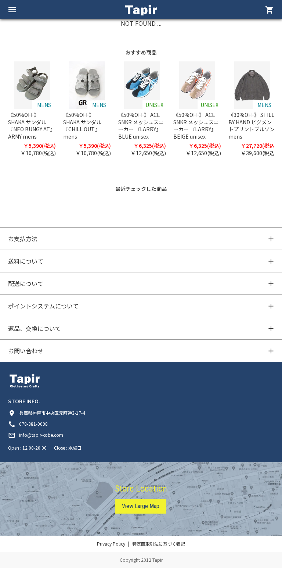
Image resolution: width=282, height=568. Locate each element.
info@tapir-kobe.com (35, 435)
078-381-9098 (28, 424)
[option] (35, 109)
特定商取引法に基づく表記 (158, 543)
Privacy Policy (111, 543)
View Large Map (140, 506)
